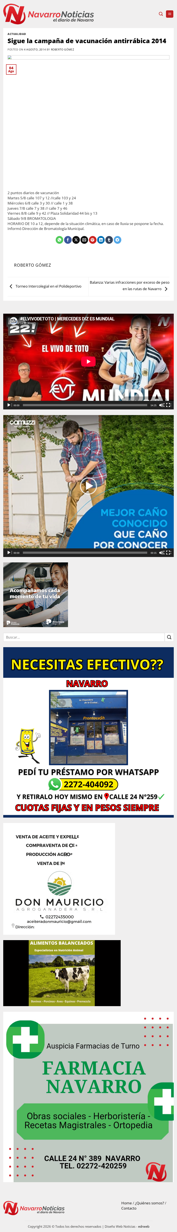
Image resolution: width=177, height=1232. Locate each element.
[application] (88, 361)
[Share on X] (76, 240)
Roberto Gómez (62, 49)
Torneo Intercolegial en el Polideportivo (48, 286)
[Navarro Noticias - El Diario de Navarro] (48, 14)
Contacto (128, 1208)
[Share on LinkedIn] (101, 240)
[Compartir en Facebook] (68, 240)
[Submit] (169, 637)
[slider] (85, 553)
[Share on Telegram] (117, 240)
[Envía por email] (84, 240)
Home (126, 1203)
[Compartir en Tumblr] (109, 240)
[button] (169, 14)
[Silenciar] (161, 405)
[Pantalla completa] (168, 405)
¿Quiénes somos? (149, 1203)
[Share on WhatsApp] (59, 240)
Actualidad (17, 34)
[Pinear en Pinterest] (92, 240)
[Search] (161, 14)
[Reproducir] (9, 405)
